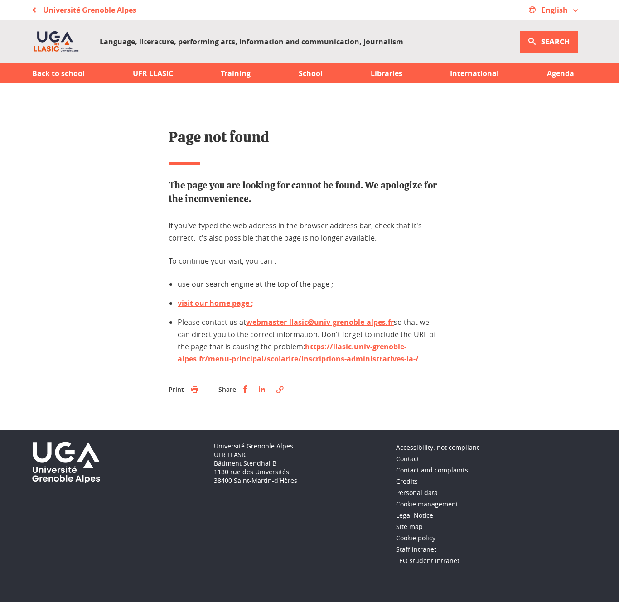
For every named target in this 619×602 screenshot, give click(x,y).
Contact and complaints (432, 470)
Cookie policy (415, 538)
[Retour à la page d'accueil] (56, 41)
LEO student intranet (427, 560)
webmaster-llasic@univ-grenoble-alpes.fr (320, 322)
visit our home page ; (215, 303)
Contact (407, 458)
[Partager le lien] (280, 389)
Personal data (417, 492)
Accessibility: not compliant (437, 447)
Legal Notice (414, 515)
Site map (409, 526)
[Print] (194, 389)
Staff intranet (416, 549)
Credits (407, 481)
